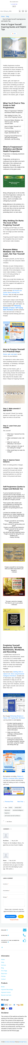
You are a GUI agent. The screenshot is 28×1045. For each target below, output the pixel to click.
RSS (15, 33)
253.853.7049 (14, 4)
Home (3, 16)
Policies (3, 976)
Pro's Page (4, 971)
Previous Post (9, 801)
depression (7, 810)
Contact (3, 979)
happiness (7, 813)
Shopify (13, 1042)
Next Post (20, 801)
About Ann (4, 973)
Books (3, 987)
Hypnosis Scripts (6, 992)
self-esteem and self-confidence (12, 815)
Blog (7, 16)
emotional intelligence (18, 810)
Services (3, 965)
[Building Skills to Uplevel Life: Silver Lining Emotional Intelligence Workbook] (14, 702)
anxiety (10, 807)
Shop (2, 962)
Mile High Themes (23, 1042)
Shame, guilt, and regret (10, 354)
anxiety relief (18, 807)
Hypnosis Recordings (7, 989)
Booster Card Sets (6, 995)
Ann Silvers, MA (5, 11)
